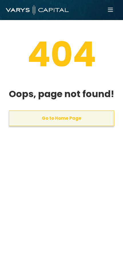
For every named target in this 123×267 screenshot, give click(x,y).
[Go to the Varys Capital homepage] (37, 10)
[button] (110, 10)
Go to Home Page (61, 118)
